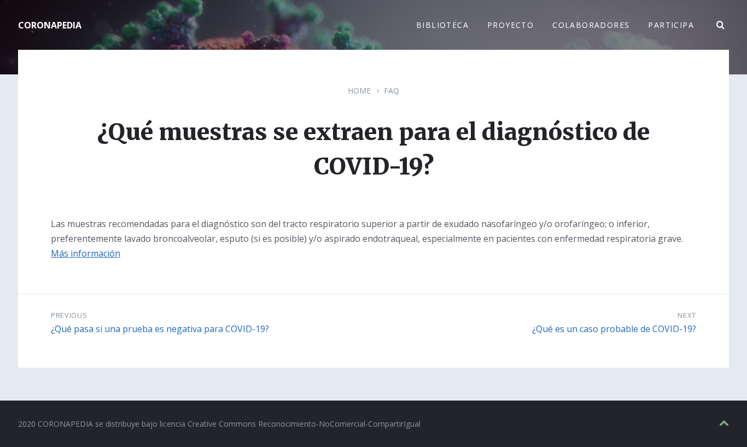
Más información (85, 253)
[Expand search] (721, 25)
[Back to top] (724, 423)
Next (687, 315)
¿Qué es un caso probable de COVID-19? (614, 329)
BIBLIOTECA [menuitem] (442, 25)
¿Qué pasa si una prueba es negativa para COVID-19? (160, 329)
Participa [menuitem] (671, 25)
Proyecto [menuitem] (510, 25)
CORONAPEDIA (49, 25)
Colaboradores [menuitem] (590, 25)
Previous (69, 315)
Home (359, 90)
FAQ (391, 90)
